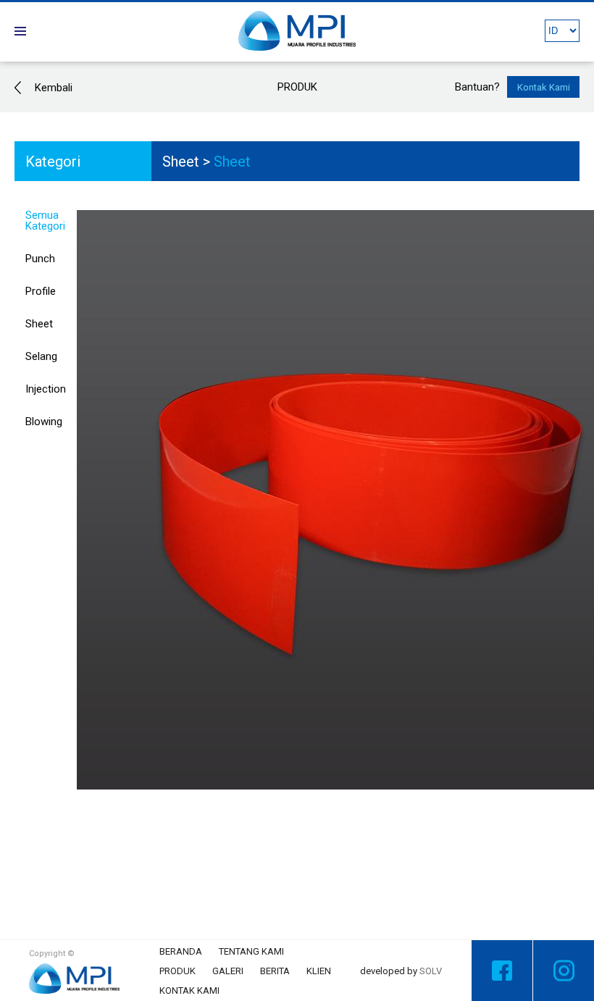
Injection (45, 388)
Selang (41, 356)
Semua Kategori (45, 221)
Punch (40, 258)
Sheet (180, 161)
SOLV (430, 971)
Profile (40, 291)
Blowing (43, 421)
